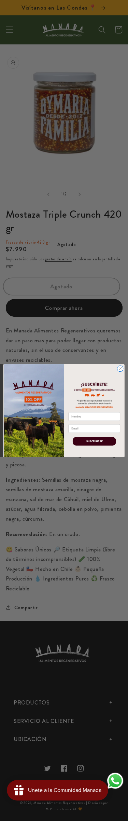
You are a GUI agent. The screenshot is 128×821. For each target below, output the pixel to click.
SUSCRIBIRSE (94, 441)
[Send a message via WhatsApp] (115, 780)
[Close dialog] (120, 369)
